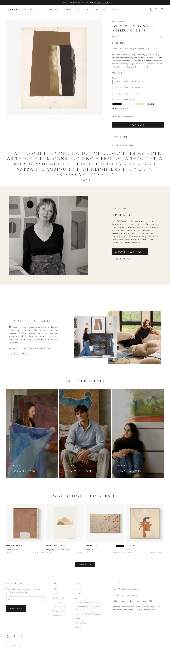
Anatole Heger (132, 546)
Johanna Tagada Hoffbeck (58, 546)
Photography (103, 496)
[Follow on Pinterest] (14, 636)
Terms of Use (59, 611)
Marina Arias (91, 546)
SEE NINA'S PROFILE (18, 354)
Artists (40, 9)
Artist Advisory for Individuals (89, 602)
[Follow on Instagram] (7, 636)
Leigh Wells (118, 22)
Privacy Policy (59, 607)
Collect (27, 9)
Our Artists (79, 593)
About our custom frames (122, 116)
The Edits (53, 9)
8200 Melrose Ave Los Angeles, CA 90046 (132, 601)
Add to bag (138, 125)
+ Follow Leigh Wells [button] (121, 259)
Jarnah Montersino (15, 546)
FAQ (55, 589)
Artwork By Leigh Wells (129, 252)
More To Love (66, 496)
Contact (56, 593)
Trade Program (82, 598)
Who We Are (80, 623)
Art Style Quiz (110, 9)
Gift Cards (92, 9)
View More (85, 564)
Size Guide (117, 73)
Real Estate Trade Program (87, 614)
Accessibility (59, 615)
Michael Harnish (101, 2)
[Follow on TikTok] (21, 636)
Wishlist (78, 627)
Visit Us (78, 618)
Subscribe (16, 609)
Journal (67, 9)
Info (79, 9)
